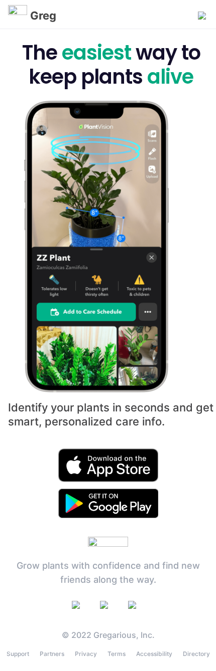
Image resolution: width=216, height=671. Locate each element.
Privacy (86, 653)
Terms (116, 653)
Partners (52, 653)
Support (18, 653)
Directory (196, 653)
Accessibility (154, 653)
